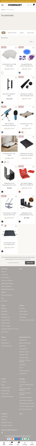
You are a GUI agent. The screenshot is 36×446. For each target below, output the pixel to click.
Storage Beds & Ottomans (26, 403)
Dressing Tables (24, 357)
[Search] (28, 5)
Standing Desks (5, 388)
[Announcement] (18, 1)
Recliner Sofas (5, 323)
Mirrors (22, 32)
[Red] (19, 192)
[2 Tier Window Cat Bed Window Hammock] (9, 203)
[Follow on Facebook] (2, 433)
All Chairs (4, 340)
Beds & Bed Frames (25, 343)
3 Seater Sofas (5, 320)
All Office (3, 382)
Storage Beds (23, 349)
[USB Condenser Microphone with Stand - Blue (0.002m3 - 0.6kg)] (9, 114)
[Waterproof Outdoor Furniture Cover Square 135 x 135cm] (26, 144)
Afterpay (3, 292)
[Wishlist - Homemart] (16, 47)
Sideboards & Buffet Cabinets (25, 389)
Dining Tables (23, 311)
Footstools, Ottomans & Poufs (9, 329)
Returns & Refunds (6, 286)
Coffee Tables (23, 314)
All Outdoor (4, 416)
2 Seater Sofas (5, 317)
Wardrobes (22, 365)
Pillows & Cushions (24, 370)
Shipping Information (7, 283)
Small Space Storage (25, 409)
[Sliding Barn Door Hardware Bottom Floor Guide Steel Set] (9, 173)
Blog (2, 298)
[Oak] (22, 132)
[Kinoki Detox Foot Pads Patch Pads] (9, 54)
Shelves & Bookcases (7, 396)
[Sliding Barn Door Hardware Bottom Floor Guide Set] (26, 203)
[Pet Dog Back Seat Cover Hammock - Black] (9, 233)
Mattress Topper (24, 352)
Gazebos (4, 419)
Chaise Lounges (5, 326)
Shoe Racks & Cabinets (26, 400)
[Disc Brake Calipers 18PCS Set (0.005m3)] (26, 173)
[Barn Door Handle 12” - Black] (9, 84)
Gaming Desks (5, 390)
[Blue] (19, 73)
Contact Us (4, 274)
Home (3, 9)
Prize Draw (4, 301)
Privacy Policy (5, 277)
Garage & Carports (6, 425)
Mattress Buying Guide (7, 289)
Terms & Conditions (6, 280)
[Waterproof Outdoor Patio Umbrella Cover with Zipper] (26, 84)
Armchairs (4, 314)
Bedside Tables (23, 354)
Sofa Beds (4, 311)
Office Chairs (5, 393)
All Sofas (3, 308)
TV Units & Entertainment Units (26, 385)
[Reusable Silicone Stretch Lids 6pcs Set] (26, 54)
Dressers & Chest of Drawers (25, 361)
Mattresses (22, 346)
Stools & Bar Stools (6, 346)
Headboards (23, 373)
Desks (3, 385)
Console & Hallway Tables (26, 320)
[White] (2, 73)
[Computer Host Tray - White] (9, 144)
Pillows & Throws (12, 32)
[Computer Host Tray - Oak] (26, 114)
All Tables (22, 308)
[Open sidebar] (2, 225)
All (3, 32)
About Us (3, 271)
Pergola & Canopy (6, 422)
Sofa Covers (30, 32)
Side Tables (22, 317)
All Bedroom (22, 340)
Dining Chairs (5, 343)
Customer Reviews (6, 295)
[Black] (2, 102)
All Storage (22, 382)
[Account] (31, 5)
